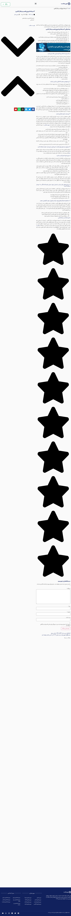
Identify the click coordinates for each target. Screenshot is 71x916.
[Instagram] (22, 109)
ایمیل (68, 611)
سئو (69, 153)
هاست (37, 225)
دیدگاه (68, 588)
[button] (35, 3)
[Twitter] (29, 109)
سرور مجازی (47, 125)
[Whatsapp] (19, 109)
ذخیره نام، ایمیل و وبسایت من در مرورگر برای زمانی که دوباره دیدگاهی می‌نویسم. (55, 625)
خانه (69, 8)
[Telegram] (26, 109)
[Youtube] (15, 109)
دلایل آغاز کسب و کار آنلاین (64, 218)
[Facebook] (33, 109)
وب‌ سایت (68, 617)
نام (69, 606)
